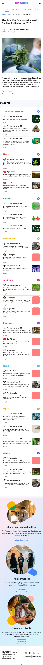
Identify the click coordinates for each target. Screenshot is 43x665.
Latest (7, 9)
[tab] (7, 9)
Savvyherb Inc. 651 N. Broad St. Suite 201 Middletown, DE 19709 (9, 652)
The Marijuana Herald (18, 29)
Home (4, 14)
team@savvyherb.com (8, 658)
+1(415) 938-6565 (7, 657)
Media (10, 14)
